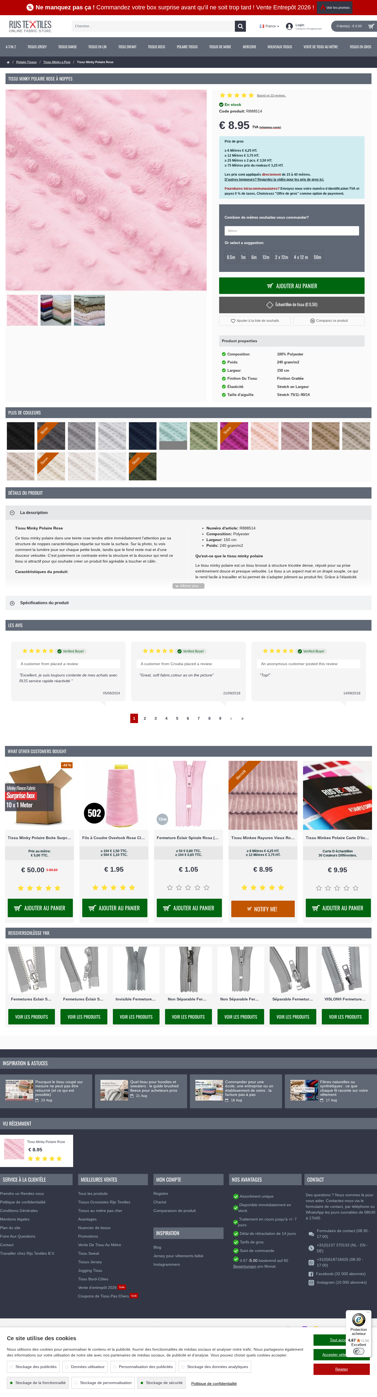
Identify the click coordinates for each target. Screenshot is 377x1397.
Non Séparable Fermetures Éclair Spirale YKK (240, 999)
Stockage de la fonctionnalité (40, 1382)
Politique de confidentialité (214, 1383)
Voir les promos (338, 8)
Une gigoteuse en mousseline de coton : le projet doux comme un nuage (151, 1088)
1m (243, 257)
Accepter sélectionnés (341, 1354)
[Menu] (368, 1313)
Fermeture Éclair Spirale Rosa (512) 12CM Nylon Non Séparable (188, 838)
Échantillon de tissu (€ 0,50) (296, 304)
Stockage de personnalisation (106, 1382)
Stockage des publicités (36, 1366)
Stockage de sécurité (164, 1382)
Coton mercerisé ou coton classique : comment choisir (344, 1084)
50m (317, 257)
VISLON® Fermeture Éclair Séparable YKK (345, 999)
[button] (254, 321)
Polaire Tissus (26, 62)
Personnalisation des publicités (146, 1366)
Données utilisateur (88, 1366)
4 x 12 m (301, 257)
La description (34, 512)
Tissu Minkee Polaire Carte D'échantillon (337, 838)
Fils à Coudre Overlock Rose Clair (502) (114, 838)
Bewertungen (244, 1266)
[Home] (8, 62)
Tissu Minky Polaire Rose (46, 1142)
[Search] (240, 26)
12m (265, 257)
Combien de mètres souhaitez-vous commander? (267, 217)
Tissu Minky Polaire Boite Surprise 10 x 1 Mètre (39, 838)
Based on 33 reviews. (271, 95)
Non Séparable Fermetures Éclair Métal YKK (188, 999)
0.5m (231, 257)
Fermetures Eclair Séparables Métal (31, 999)
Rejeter (341, 1369)
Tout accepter (342, 1340)
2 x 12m (281, 257)
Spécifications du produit (44, 602)
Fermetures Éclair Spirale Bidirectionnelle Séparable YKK (83, 999)
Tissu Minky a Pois (56, 62)
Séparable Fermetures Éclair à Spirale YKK (293, 999)
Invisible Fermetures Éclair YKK (136, 999)
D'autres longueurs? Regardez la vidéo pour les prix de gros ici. (274, 179)
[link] (11, 47)
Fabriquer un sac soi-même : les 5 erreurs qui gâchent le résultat (59, 1086)
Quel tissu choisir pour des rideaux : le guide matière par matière (248, 1086)
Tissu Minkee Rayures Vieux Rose (263, 838)
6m (254, 257)
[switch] (358, 1351)
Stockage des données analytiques (217, 1366)
